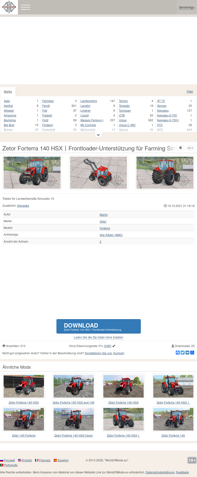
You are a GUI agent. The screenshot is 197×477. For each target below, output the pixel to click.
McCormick (87, 130)
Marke (8, 91)
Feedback (182, 472)
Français (44, 460)
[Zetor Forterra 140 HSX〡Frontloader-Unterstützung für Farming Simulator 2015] (32, 172)
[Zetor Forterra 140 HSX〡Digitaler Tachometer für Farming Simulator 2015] (173, 386)
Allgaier (9, 110)
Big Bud (9, 125)
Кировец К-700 (167, 115)
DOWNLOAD (92, 326)
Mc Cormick (88, 125)
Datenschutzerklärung (160, 472)
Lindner (85, 110)
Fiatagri (47, 115)
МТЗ (160, 130)
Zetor (103, 221)
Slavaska (23, 205)
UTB (122, 115)
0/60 (108, 346)
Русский (9, 460)
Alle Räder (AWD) (111, 235)
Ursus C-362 (127, 125)
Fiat (44, 110)
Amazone (10, 115)
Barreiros (10, 120)
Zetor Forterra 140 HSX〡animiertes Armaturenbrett (123, 435)
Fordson (47, 125)
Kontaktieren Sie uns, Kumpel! (104, 353)
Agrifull (8, 105)
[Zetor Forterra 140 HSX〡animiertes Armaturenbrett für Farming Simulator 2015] (123, 419)
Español (63, 460)
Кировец (163, 110)
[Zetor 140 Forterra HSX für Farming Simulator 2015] (23, 419)
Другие (161, 105)
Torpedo (124, 105)
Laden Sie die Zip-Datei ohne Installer (98, 337)
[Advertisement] (98, 50)
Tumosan (125, 110)
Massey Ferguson (92, 120)
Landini (85, 105)
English (27, 460)
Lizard (84, 115)
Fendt (46, 105)
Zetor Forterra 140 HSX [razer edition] (73, 435)
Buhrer (8, 130)
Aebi (7, 101)
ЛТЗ (159, 125)
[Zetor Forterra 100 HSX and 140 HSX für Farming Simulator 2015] (73, 386)
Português (11, 465)
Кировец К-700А (168, 120)
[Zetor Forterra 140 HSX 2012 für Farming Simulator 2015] (23, 386)
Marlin (104, 214)
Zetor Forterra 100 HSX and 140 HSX (73, 402)
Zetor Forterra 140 (173, 435)
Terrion (123, 101)
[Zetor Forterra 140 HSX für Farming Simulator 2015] (123, 386)
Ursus (123, 120)
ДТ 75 (161, 101)
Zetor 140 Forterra (24, 435)
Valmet (123, 130)
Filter (190, 91)
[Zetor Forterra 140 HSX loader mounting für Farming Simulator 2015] (173, 419)
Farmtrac (48, 101)
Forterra (105, 228)
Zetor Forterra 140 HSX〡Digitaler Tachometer (173, 402)
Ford (45, 120)
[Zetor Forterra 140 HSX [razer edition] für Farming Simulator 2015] (73, 419)
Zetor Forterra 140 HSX (24, 402)
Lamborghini (88, 101)
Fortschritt (48, 130)
